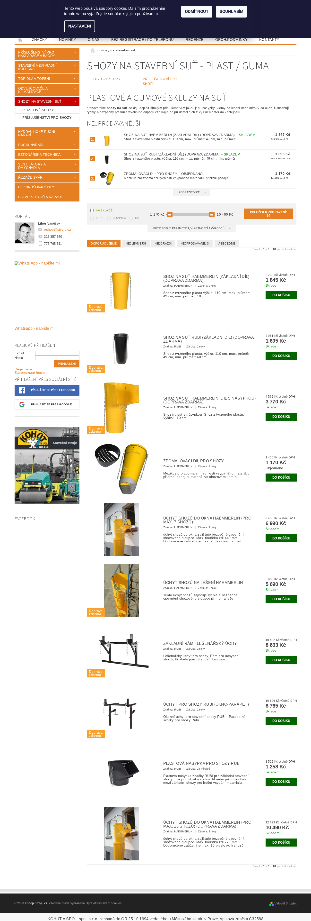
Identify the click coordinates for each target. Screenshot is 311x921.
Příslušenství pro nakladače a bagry (36, 54)
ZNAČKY (39, 39)
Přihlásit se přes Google (51, 404)
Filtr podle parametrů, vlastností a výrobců (189, 228)
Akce (99, 218)
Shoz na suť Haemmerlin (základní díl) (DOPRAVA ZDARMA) (190, 135)
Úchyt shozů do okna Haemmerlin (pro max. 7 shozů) (207, 520)
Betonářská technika (39, 154)
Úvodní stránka (20, 39)
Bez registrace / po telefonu (142, 39)
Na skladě (103, 210)
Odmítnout (196, 11)
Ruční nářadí (30, 145)
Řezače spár (30, 177)
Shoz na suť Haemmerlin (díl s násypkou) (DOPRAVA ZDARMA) (209, 400)
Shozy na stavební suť (40, 101)
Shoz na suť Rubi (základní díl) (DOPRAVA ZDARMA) (182, 154)
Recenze (195, 39)
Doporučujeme (104, 243)
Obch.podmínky (231, 39)
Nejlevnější (136, 243)
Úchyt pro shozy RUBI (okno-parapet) (206, 704)
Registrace (23, 369)
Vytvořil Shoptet (285, 903)
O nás (94, 39)
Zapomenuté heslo (30, 372)
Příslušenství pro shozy (46, 117)
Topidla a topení (34, 79)
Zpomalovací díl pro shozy (163, 174)
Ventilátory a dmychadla (31, 166)
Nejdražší (163, 243)
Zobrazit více (189, 192)
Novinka (119, 218)
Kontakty (269, 39)
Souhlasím (231, 11)
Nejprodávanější (195, 243)
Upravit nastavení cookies (104, 903)
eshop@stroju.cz (57, 229)
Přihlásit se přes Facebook (53, 390)
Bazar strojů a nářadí (40, 197)
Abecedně (226, 243)
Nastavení (79, 26)
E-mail (19, 353)
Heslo (19, 358)
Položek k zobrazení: (268, 213)
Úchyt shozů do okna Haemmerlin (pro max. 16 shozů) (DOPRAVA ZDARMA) (207, 824)
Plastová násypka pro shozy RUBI (202, 764)
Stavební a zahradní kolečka (37, 67)
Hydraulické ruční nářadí (36, 133)
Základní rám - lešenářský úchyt (201, 644)
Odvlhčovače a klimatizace (32, 90)
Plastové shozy (38, 110)
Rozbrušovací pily (36, 187)
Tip (137, 218)
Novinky (67, 39)
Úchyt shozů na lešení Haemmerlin (203, 583)
